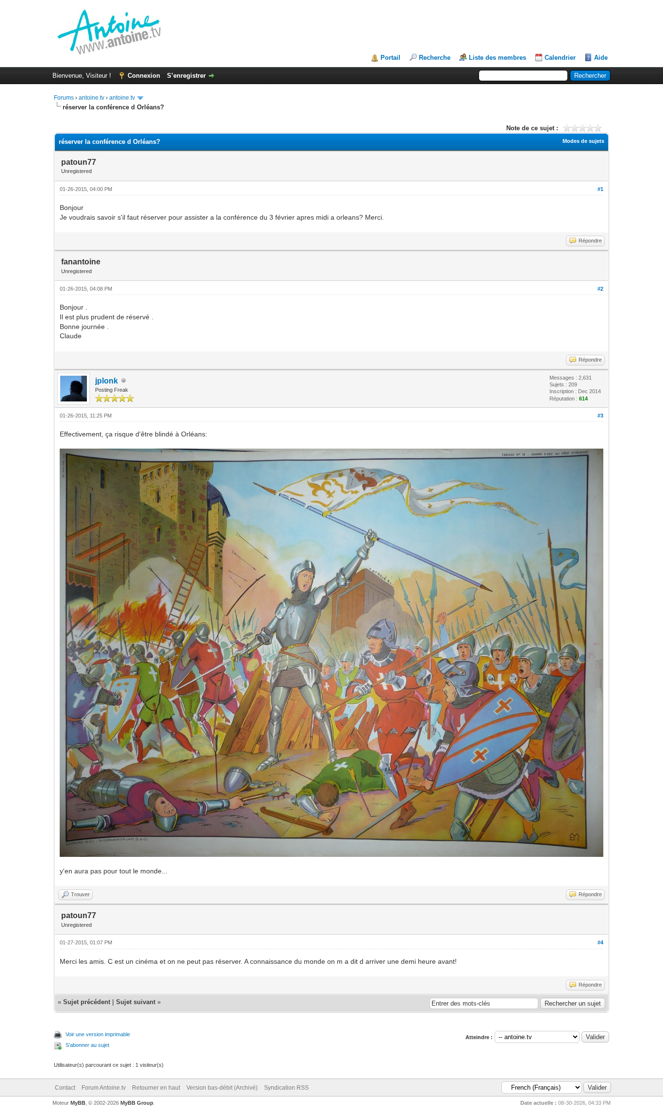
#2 (600, 289)
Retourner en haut (156, 1087)
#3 (600, 415)
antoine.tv (91, 97)
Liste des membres (497, 57)
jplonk (106, 381)
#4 (600, 942)
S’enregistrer (186, 75)
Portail (390, 57)
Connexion (144, 75)
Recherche (434, 57)
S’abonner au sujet (87, 1045)
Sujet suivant (135, 1002)
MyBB (77, 1103)
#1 (600, 189)
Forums (64, 97)
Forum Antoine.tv (104, 1087)
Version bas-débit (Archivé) (222, 1087)
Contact (65, 1087)
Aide (601, 57)
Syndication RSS (286, 1087)
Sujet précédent (86, 1002)
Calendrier (560, 57)
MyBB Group (136, 1103)
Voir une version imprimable (98, 1034)
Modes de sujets (583, 141)
